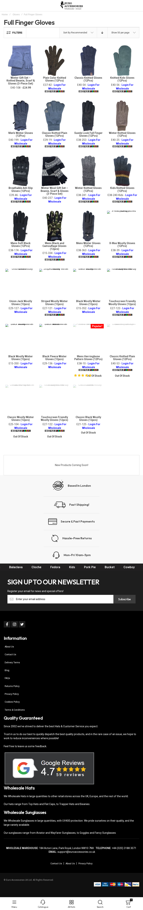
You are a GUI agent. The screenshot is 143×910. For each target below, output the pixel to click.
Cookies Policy (12, 702)
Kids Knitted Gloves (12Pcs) (122, 189)
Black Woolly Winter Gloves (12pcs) (88, 302)
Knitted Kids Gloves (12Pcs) (122, 79)
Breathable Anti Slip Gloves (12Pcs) (21, 189)
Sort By (67, 32)
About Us (9, 646)
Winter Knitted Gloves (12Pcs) (122, 134)
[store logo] (71, 5)
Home (5, 14)
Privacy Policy (12, 694)
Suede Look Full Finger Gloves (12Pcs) (88, 134)
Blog (7, 670)
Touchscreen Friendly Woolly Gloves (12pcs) (122, 302)
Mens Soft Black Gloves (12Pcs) (21, 244)
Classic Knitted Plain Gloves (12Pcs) (54, 134)
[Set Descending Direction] (102, 32)
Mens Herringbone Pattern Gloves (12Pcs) (88, 358)
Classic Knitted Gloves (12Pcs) (88, 79)
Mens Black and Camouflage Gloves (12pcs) (54, 246)
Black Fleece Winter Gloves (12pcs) (54, 358)
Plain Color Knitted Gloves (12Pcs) (54, 79)
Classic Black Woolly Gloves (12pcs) (88, 418)
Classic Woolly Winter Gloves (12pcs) (20, 418)
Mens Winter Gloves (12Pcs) (88, 244)
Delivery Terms (12, 662)
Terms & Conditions (15, 710)
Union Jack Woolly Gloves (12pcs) (20, 302)
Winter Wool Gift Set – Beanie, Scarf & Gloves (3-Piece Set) (55, 190)
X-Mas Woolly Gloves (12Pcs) (122, 244)
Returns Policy (12, 686)
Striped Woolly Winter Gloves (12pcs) (54, 302)
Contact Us (10, 654)
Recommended (79, 32)
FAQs (7, 678)
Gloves (16, 14)
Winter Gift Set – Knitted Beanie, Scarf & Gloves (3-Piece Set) (21, 80)
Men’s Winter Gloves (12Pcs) (20, 134)
